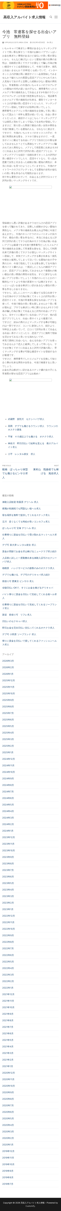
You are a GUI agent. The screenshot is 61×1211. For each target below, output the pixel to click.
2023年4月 (8, 889)
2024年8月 (8, 785)
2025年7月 (8, 713)
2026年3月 (8, 660)
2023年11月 (8, 843)
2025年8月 (8, 706)
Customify (30, 1206)
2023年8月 (8, 863)
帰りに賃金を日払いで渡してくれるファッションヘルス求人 (29, 642)
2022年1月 (7, 987)
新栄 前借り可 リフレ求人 (17, 614)
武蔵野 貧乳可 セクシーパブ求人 (26, 419)
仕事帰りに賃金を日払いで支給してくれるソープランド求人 (29, 606)
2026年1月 (7, 673)
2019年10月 (8, 1164)
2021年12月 (8, 994)
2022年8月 (8, 941)
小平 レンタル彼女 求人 (21, 454)
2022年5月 (8, 961)
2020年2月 (8, 1138)
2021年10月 (8, 1007)
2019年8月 (7, 1177)
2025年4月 (8, 732)
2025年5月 (8, 726)
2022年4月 (8, 968)
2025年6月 (8, 719)
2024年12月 (8, 758)
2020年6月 (8, 1111)
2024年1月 (7, 830)
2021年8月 (7, 1020)
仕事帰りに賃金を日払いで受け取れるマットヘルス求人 (29, 536)
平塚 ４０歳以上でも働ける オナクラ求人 (30, 436)
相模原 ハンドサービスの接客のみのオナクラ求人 (28, 568)
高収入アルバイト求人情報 (24, 17)
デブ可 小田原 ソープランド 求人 (19, 634)
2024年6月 (8, 798)
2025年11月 (8, 686)
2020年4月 (8, 1125)
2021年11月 (8, 1000)
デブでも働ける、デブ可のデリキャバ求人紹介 (26, 574)
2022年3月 (8, 974)
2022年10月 (8, 928)
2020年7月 (8, 1105)
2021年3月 (7, 1053)
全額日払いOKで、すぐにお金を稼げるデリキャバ (27, 587)
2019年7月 (7, 1183)
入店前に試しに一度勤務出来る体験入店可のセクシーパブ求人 (29, 559)
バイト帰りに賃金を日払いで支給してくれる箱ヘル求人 (29, 596)
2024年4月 (8, 811)
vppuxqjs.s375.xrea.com (16, 42)
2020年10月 (8, 1085)
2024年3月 (8, 817)
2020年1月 (7, 1144)
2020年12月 (8, 1072)
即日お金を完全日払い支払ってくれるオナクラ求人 (28, 627)
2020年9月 (8, 1092)
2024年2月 (8, 824)
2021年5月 (7, 1040)
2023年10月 (8, 850)
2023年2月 (8, 902)
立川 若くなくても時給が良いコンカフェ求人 (26, 521)
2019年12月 (8, 1151)
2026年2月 (8, 667)
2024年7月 (8, 791)
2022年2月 (8, 981)
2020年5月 (8, 1118)
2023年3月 (8, 896)
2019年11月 (8, 1157)
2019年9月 (7, 1170)
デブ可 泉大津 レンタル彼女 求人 (19, 544)
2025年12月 (8, 680)
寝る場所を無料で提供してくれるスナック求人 (26, 515)
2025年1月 (7, 752)
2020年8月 (8, 1098)
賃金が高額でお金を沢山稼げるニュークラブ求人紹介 (29, 551)
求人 (51, 42)
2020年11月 (8, 1079)
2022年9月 (8, 935)
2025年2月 (8, 745)
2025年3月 (8, 739)
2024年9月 (8, 778)
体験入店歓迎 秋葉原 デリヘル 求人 (20, 502)
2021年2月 (7, 1059)
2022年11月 (8, 922)
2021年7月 (7, 1026)
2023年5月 (8, 883)
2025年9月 (8, 700)
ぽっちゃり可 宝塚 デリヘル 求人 (19, 528)
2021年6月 (7, 1033)
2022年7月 (8, 948)
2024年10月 (8, 772)
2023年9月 (8, 857)
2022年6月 (8, 955)
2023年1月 (7, 909)
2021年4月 (7, 1046)
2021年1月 (7, 1066)
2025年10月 (8, 693)
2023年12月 (8, 837)
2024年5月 (8, 804)
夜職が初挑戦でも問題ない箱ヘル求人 (21, 508)
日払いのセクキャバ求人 (14, 621)
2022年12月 (8, 915)
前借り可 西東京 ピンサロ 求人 (18, 581)
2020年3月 (8, 1131)
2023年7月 (8, 870)
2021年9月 (7, 1013)
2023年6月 (8, 876)
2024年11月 (8, 765)
